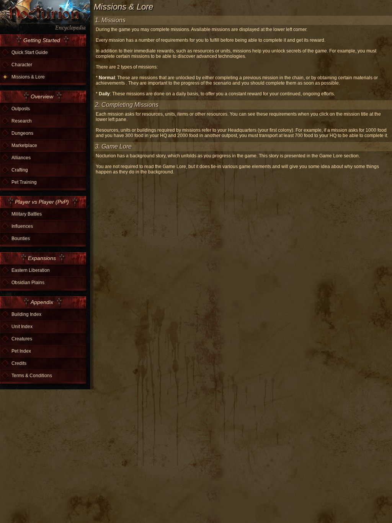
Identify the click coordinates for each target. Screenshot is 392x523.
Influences (22, 226)
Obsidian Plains (27, 282)
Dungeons (22, 133)
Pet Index (21, 351)
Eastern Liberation (30, 270)
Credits (18, 363)
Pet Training (24, 182)
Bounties (20, 238)
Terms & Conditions (31, 375)
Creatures (21, 339)
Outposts (20, 108)
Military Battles (26, 214)
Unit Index (22, 326)
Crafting (19, 170)
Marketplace (24, 145)
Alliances (21, 157)
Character (21, 64)
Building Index (26, 314)
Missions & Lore (28, 77)
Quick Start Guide (29, 52)
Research (21, 121)
